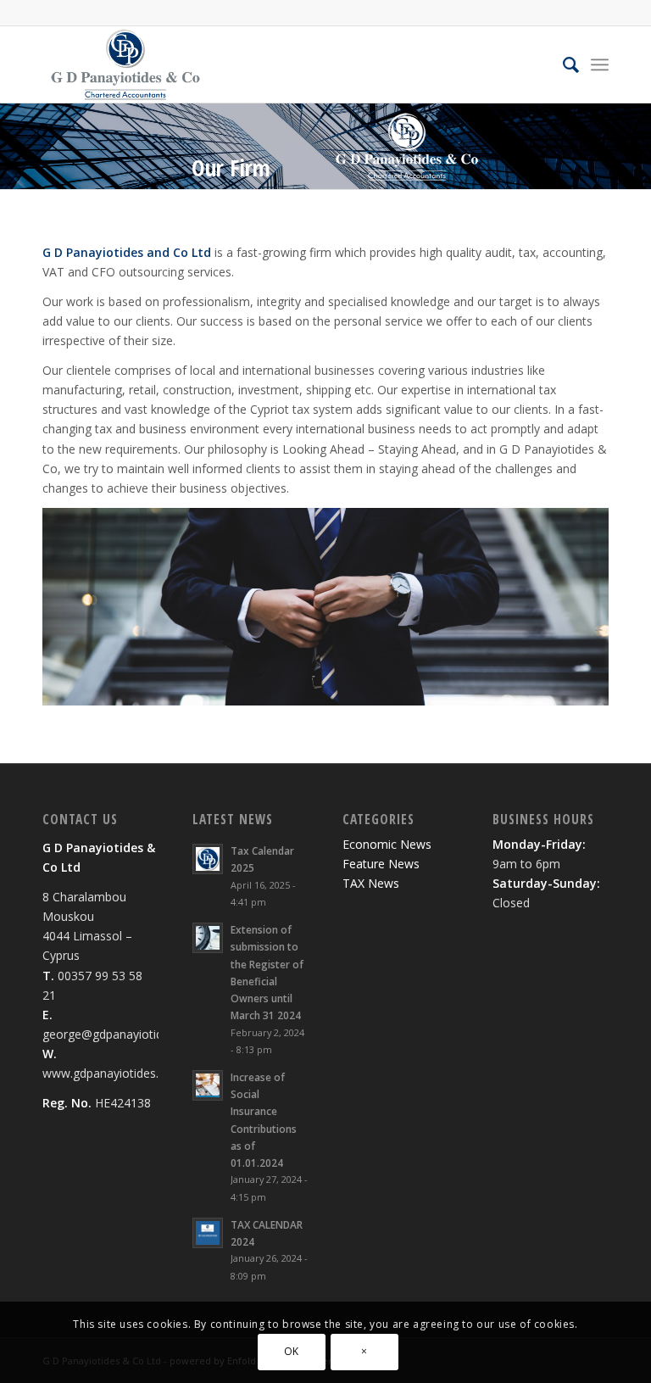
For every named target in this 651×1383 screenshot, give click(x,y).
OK (291, 1351)
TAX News (370, 883)
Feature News (381, 864)
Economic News (386, 844)
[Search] (562, 64)
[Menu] (600, 64)
